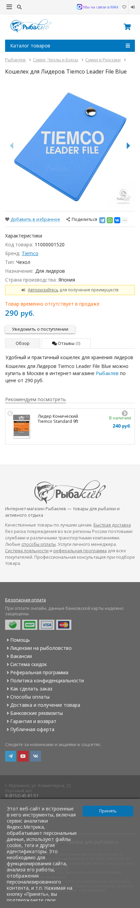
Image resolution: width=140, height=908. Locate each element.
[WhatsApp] (110, 220)
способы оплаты (38, 544)
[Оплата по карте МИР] (29, 625)
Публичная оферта (32, 729)
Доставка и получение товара (45, 705)
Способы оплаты (30, 697)
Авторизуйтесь (43, 289)
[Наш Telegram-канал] (10, 756)
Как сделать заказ (31, 688)
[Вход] (131, 7)
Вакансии (21, 656)
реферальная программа (80, 551)
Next (124, 413)
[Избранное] (124, 7)
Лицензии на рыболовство (41, 648)
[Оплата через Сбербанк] (12, 625)
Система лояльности (27, 551)
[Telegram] (102, 220)
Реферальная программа (39, 672)
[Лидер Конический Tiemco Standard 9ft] (21, 426)
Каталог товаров (30, 45)
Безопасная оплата (25, 600)
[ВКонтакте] (117, 220)
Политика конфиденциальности (47, 680)
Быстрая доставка (112, 525)
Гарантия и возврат (33, 721)
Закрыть (130, 905)
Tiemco (30, 253)
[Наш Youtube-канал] (23, 756)
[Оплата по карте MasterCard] (63, 625)
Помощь (20, 640)
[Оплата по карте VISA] (46, 625)
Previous (10, 413)
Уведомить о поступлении (40, 329)
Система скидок (28, 664)
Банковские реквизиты (36, 713)
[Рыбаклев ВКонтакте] (35, 756)
